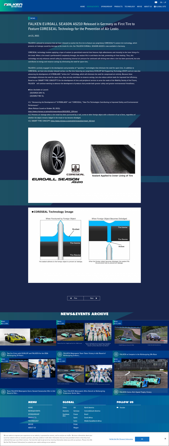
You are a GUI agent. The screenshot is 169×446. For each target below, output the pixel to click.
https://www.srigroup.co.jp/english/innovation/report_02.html (73, 121)
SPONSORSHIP (106, 6)
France (75, 414)
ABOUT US (148, 6)
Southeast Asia (66, 415)
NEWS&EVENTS (93, 6)
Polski (75, 424)
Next (91, 298)
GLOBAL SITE (161, 6)
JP (165, 2)
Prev (75, 298)
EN (161, 2)
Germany (76, 411)
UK (74, 407)
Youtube (122, 407)
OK (142, 439)
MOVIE (139, 6)
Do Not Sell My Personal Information (121, 439)
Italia (75, 421)
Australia (66, 411)
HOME (82, 6)
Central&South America (92, 411)
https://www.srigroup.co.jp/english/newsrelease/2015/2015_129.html (53, 111)
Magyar (76, 427)
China (65, 407)
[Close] (165, 438)
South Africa (88, 417)
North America (89, 407)
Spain (75, 417)
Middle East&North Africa (93, 421)
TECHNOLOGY (130, 6)
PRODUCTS (118, 6)
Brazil (86, 414)
